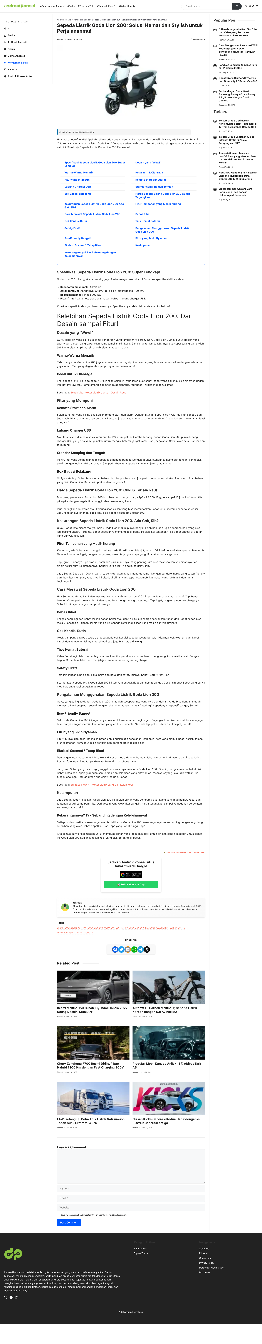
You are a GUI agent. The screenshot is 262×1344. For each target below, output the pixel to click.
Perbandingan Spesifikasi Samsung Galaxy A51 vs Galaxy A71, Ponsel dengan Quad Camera (237, 96)
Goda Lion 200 (111, 928)
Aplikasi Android (17, 42)
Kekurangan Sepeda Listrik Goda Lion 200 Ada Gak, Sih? (94, 205)
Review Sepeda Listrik (156, 928)
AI (9, 28)
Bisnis (11, 48)
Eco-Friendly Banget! (77, 238)
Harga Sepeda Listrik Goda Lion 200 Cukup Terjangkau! (162, 195)
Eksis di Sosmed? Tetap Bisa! (83, 245)
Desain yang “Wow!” (148, 162)
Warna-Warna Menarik (78, 172)
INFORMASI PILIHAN (16, 21)
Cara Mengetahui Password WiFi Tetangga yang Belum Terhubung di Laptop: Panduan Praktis (238, 50)
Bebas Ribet (143, 214)
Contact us (205, 1258)
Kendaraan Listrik (82, 19)
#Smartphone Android (52, 6)
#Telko (71, 6)
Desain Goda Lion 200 (68, 928)
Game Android (16, 55)
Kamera (12, 69)
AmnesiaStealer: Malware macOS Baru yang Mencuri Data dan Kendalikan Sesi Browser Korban (237, 158)
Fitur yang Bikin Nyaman (151, 238)
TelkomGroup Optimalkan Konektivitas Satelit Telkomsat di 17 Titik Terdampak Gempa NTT (238, 123)
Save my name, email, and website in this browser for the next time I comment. (93, 1215)
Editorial (203, 1253)
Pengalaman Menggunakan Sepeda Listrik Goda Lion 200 (162, 230)
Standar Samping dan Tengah (154, 186)
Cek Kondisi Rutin (75, 221)
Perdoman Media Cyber (212, 1267)
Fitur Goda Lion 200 (92, 928)
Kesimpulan (143, 245)
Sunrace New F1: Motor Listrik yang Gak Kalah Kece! (102, 784)
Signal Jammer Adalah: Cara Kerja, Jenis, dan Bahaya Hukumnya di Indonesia (235, 192)
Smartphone (140, 1248)
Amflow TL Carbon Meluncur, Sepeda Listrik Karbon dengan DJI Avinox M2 (165, 1010)
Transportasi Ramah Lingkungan (75, 932)
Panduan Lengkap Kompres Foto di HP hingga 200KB (238, 66)
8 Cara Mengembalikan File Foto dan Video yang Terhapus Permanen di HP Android (238, 32)
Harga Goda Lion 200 (132, 928)
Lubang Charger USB (77, 186)
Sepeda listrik (177, 928)
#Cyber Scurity (127, 6)
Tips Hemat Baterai (147, 221)
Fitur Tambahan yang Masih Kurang (158, 203)
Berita (11, 35)
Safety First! (72, 228)
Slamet (60, 1016)
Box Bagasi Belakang (77, 193)
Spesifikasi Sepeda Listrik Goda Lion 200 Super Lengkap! (94, 164)
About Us (204, 1248)
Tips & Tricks (141, 1253)
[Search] (237, 6)
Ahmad (60, 39)
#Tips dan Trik (86, 6)
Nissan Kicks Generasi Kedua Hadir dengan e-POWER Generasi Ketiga (166, 1121)
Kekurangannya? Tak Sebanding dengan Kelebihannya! (90, 254)
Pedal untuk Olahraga (149, 172)
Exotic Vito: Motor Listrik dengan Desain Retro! (99, 392)
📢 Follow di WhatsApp (130, 884)
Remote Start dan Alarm (150, 179)
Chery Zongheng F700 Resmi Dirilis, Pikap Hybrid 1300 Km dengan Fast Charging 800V (90, 1065)
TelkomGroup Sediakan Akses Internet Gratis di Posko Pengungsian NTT (236, 140)
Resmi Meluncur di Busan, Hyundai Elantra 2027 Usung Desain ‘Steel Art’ (92, 1010)
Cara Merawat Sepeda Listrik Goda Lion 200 (92, 214)
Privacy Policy (206, 1262)
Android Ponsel (64, 19)
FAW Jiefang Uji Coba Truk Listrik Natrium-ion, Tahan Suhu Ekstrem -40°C (91, 1121)
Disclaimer (205, 1272)
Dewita (135, 1128)
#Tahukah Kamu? (106, 6)
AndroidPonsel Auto (20, 76)
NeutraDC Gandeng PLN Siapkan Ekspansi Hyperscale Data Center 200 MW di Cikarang (238, 175)
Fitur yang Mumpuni (77, 179)
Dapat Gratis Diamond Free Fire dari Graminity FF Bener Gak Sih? (238, 79)
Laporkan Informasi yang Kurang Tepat (185, 852)
